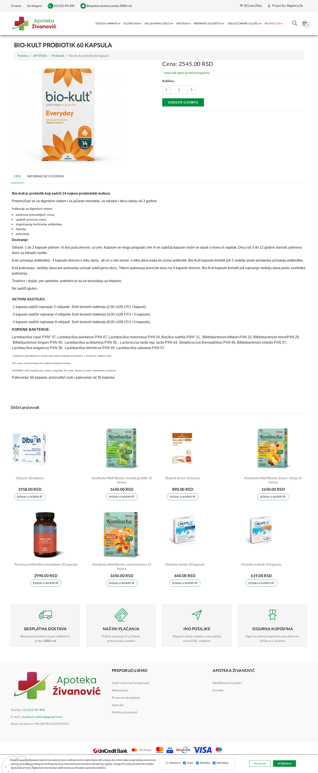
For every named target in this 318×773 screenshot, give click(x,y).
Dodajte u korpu (183, 102)
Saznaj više (260, 763)
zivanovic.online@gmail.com (42, 717)
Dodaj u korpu (28, 496)
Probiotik (58, 55)
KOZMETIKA (131, 23)
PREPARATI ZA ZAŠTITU (208, 23)
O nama (16, 6)
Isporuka (118, 705)
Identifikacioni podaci (227, 683)
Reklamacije (120, 690)
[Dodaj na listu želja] (39, 469)
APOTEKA (182, 23)
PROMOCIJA (272, 23)
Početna (23, 55)
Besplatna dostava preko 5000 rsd (109, 6)
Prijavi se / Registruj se (287, 5)
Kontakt (218, 690)
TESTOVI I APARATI (106, 23)
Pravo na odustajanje (126, 697)
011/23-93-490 (63, 6)
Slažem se (285, 763)
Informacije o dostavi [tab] (45, 176)
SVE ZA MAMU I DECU (157, 23)
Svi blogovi (34, 6)
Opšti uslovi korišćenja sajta (130, 683)
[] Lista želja (253, 5)
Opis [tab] (17, 176)
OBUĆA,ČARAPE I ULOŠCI (243, 23)
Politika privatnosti (125, 712)
